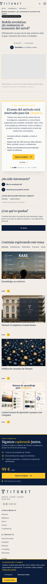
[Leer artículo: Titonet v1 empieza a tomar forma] (23, 308)
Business (5, 546)
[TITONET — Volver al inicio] (11, 3)
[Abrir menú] (44, 3)
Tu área (22, 162)
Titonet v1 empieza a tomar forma (19, 325)
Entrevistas (6, 553)
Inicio (4, 8)
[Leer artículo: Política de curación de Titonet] (23, 352)
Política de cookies (9, 570)
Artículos (22, 8)
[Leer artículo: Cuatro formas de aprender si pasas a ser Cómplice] (23, 396)
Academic (5, 542)
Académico (12, 8)
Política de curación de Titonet (17, 368)
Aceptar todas (9, 580)
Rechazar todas (24, 574)
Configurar (8, 574)
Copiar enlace (15, 199)
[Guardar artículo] (12, 47)
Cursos (4, 525)
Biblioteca (5, 518)
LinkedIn (5, 199)
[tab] (5, 247)
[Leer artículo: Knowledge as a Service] (23, 265)
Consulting (5, 549)
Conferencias (7, 529)
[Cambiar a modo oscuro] (40, 4)
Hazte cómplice (21, 157)
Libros (4, 521)
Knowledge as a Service (13, 281)
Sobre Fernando (7, 538)
